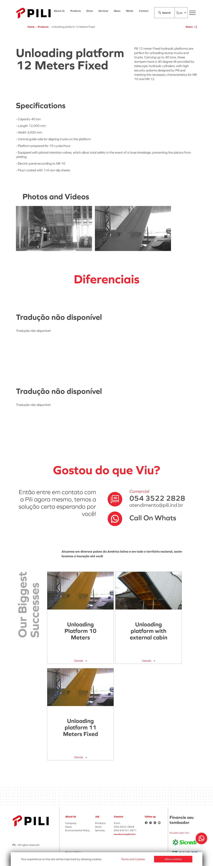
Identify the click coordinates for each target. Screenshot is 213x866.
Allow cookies (173, 859)
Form (117, 823)
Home (31, 26)
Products (43, 26)
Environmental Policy (77, 830)
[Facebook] (146, 823)
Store (98, 826)
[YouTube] (159, 823)
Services (100, 830)
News (68, 826)
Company (71, 823)
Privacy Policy (73, 852)
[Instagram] (150, 823)
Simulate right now (179, 832)
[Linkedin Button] (154, 823)
